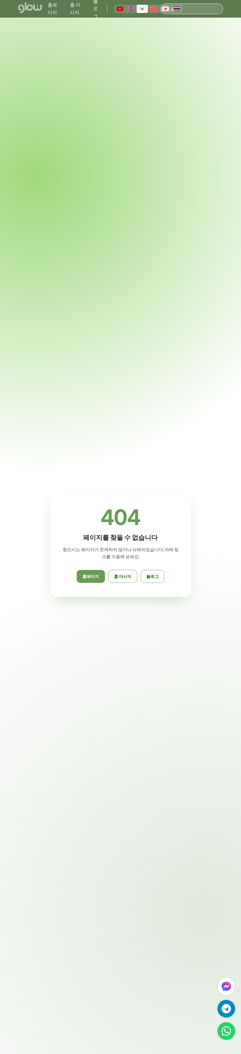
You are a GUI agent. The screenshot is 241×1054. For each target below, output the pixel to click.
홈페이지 (52, 8)
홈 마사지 (75, 8)
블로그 (152, 576)
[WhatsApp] (226, 1031)
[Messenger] (226, 986)
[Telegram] (226, 1009)
